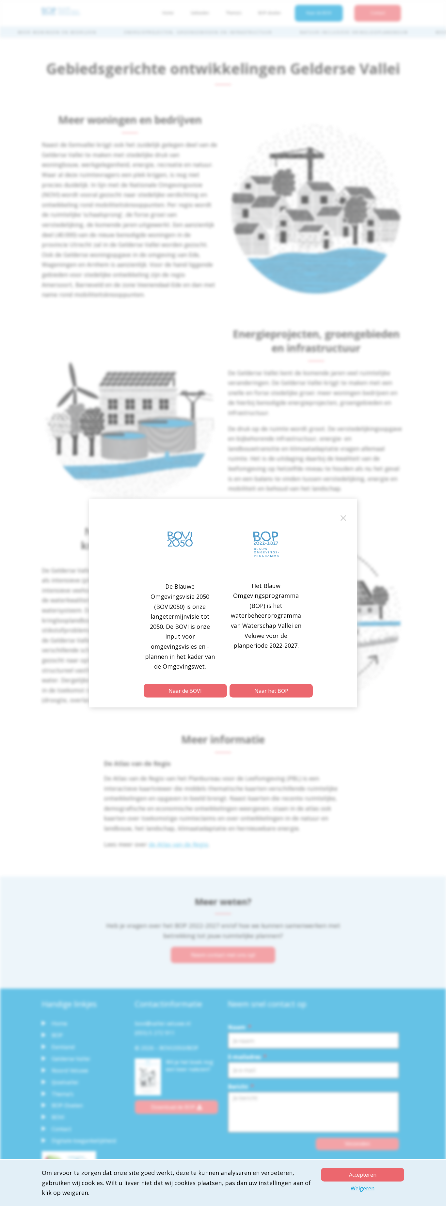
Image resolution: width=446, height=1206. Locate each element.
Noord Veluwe (70, 1070)
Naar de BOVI (318, 13)
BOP (57, 1035)
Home (168, 13)
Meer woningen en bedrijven (57, 32)
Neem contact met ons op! (223, 955)
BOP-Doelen (67, 1105)
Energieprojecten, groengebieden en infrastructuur (198, 32)
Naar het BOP (271, 690)
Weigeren (362, 1188)
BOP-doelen (269, 13)
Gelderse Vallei (71, 1058)
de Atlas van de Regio (178, 844)
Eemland (63, 1047)
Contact (378, 13)
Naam (239, 1027)
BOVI (58, 1117)
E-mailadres (247, 1057)
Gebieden (200, 13)
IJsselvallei (65, 1082)
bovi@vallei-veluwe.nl (163, 1023)
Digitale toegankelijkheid (84, 1140)
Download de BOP (173, 1107)
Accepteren (362, 1174)
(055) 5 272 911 (155, 1033)
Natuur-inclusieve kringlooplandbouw (354, 32)
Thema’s (233, 13)
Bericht (241, 1086)
